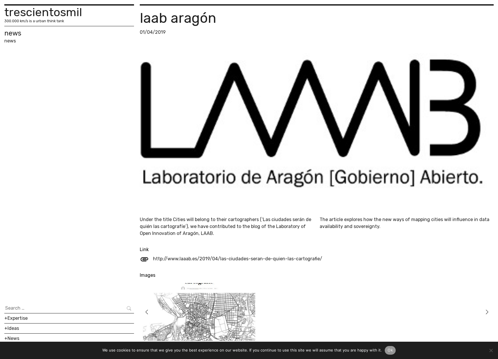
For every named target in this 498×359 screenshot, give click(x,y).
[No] (491, 350)
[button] (146, 312)
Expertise (17, 318)
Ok (390, 350)
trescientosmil (43, 12)
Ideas (13, 328)
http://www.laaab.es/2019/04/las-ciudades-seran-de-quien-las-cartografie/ (231, 258)
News (13, 338)
